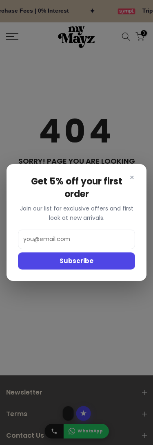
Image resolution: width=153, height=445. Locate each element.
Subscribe (76, 260)
